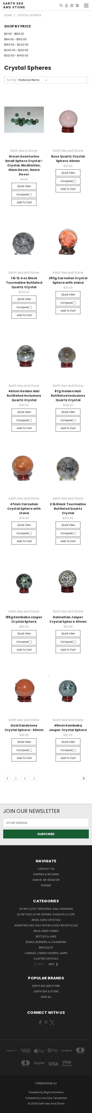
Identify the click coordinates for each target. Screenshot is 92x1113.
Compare (22, 194)
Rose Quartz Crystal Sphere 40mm (68, 158)
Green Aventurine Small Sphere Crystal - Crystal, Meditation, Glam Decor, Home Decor (24, 165)
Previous (6, 1108)
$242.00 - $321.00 (16, 50)
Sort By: (12, 80)
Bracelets (46, 947)
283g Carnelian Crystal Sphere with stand (68, 280)
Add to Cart (24, 202)
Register (53, 880)
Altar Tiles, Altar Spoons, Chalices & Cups (46, 914)
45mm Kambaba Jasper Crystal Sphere (68, 727)
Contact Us (46, 869)
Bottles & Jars (46, 936)
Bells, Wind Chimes (46, 931)
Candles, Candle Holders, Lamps (46, 953)
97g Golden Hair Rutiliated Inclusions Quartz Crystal (68, 395)
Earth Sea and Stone (46, 986)
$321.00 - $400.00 (16, 55)
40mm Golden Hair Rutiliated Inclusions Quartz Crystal (24, 395)
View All (46, 997)
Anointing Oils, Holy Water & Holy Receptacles (46, 925)
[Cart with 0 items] (77, 5)
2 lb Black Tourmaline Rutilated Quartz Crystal (68, 508)
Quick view (24, 186)
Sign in (37, 880)
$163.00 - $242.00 (16, 45)
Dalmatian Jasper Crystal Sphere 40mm (67, 619)
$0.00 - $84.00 (14, 34)
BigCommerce (53, 1092)
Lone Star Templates (53, 1098)
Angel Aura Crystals (46, 920)
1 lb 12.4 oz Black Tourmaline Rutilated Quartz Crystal (24, 282)
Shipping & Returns (46, 874)
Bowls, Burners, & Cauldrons (46, 942)
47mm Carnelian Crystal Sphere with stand (24, 508)
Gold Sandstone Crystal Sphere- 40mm (24, 727)
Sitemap (46, 885)
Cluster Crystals (46, 958)
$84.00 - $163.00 (15, 39)
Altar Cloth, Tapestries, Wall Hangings (46, 909)
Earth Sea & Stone (46, 991)
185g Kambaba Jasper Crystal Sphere (24, 619)
